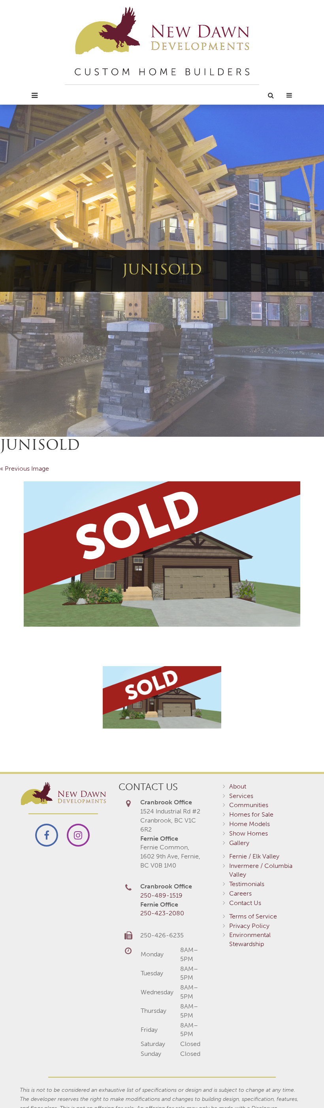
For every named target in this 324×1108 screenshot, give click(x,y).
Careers (240, 893)
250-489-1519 (161, 895)
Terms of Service (253, 916)
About (237, 786)
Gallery (239, 843)
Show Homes (248, 833)
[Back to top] (302, 1086)
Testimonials (246, 884)
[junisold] (162, 554)
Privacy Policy (249, 926)
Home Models (249, 824)
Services (241, 796)
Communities (248, 805)
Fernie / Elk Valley (254, 856)
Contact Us (245, 903)
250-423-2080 (162, 913)
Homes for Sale (251, 814)
